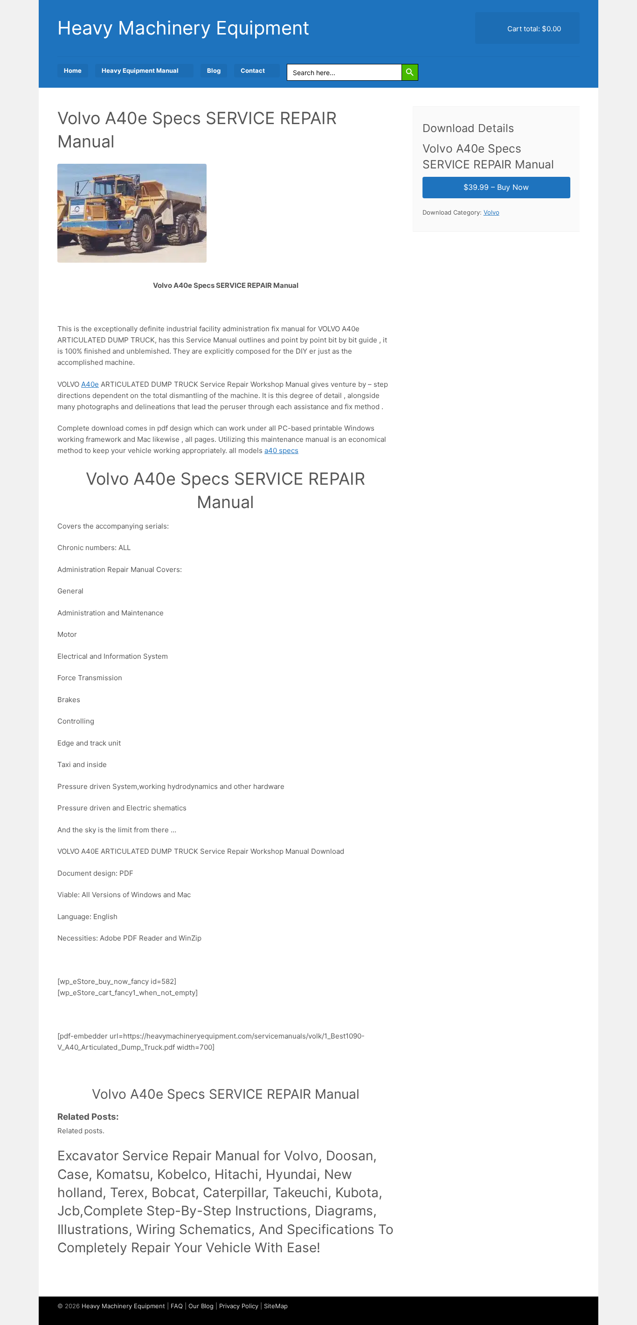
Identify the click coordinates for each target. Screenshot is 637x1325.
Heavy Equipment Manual (140, 70)
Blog (214, 70)
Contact (253, 70)
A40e (90, 384)
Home (73, 70)
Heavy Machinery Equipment (183, 27)
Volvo (491, 212)
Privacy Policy (238, 1306)
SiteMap (276, 1306)
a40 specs (281, 450)
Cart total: (533, 28)
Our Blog (201, 1306)
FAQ (177, 1306)
